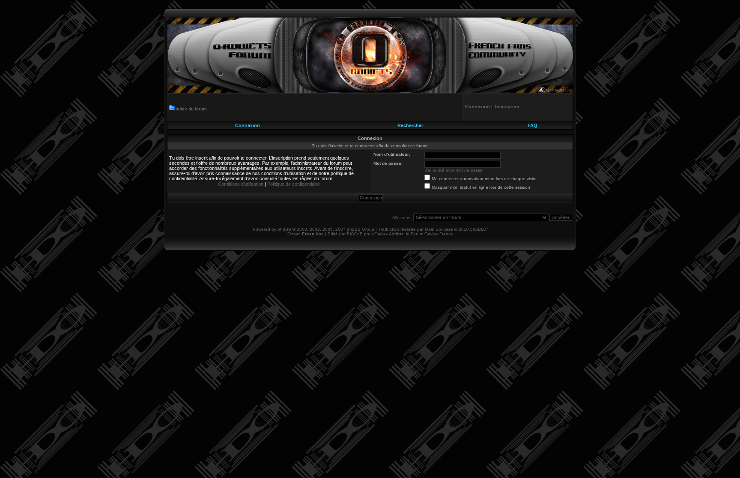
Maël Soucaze (439, 229)
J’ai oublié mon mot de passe (454, 170)
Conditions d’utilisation (240, 184)
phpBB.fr (479, 229)
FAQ (532, 125)
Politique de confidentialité (293, 184)
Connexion (247, 125)
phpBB (284, 229)
